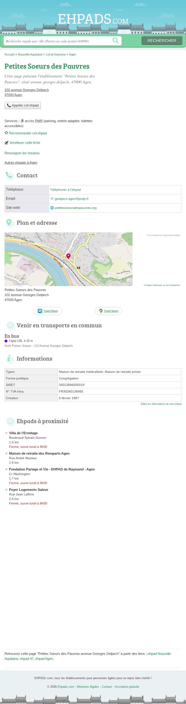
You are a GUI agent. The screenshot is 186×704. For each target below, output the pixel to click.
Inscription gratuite (127, 686)
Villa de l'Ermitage (23, 433)
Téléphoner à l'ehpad (65, 189)
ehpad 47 (27, 659)
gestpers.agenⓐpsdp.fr (72, 198)
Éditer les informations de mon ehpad (161, 404)
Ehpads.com (93, 18)
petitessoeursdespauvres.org (76, 208)
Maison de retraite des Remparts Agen (39, 453)
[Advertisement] (143, 92)
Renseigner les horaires (22, 153)
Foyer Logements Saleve (28, 490)
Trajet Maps (111, 311)
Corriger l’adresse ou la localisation (162, 285)
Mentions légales (88, 686)
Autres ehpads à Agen (21, 162)
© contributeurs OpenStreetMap (163, 235)
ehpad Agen (44, 659)
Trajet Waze (50, 311)
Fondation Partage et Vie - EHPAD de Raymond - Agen (52, 469)
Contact (107, 686)
